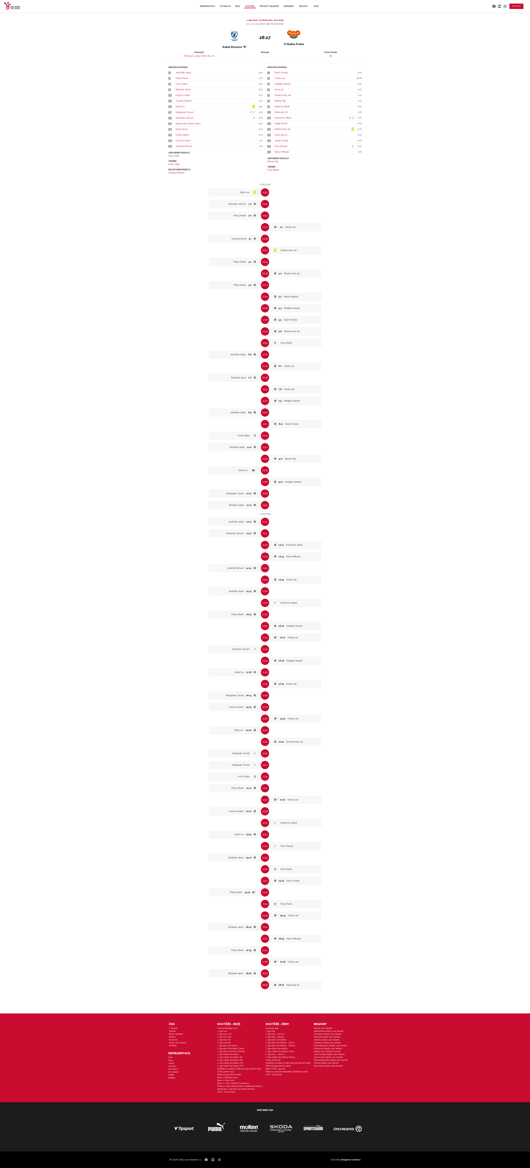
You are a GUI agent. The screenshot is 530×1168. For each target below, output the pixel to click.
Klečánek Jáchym (185, 118)
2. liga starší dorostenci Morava (231, 1051)
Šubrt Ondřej (281, 72)
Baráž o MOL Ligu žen (275, 1069)
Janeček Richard (184, 146)
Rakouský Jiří (281, 112)
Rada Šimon (182, 129)
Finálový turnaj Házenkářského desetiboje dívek (287, 1072)
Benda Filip (280, 101)
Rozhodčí (173, 1040)
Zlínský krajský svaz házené (326, 1063)
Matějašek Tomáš (185, 112)
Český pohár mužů (225, 1072)
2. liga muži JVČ (224, 1034)
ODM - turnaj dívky (274, 1074)
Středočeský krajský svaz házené (328, 1031)
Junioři (171, 1063)
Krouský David (183, 140)
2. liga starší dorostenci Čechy (230, 1048)
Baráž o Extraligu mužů (227, 1077)
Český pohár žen (273, 1060)
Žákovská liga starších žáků (229, 1074)
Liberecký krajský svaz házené (327, 1043)
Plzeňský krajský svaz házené (327, 1037)
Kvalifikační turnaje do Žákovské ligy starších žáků (239, 1069)
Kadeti (171, 1075)
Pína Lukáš (173, 156)
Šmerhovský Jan (283, 95)
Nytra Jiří (279, 89)
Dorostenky (173, 1072)
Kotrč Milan (174, 164)
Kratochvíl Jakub (283, 117)
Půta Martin (273, 170)
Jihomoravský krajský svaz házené (329, 1054)
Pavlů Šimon (281, 135)
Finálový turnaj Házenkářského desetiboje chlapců (239, 1086)
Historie (172, 1031)
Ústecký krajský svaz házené (326, 1040)
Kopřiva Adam (183, 95)
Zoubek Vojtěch (184, 101)
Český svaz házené (177, 1043)
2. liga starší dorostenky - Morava (280, 1045)
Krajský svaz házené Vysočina (327, 1051)
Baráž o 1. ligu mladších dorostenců (233, 1083)
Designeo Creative (350, 1159)
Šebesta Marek (282, 106)
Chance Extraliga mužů (227, 1028)
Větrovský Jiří (207, 56)
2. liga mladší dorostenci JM (229, 1057)
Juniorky (172, 1066)
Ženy (170, 1060)
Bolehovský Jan (283, 129)
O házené (173, 1028)
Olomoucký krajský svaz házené (328, 1057)
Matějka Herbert (283, 84)
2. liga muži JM (223, 1040)
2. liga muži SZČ (224, 1037)
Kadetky (172, 1078)
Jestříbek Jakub (183, 72)
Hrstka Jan (280, 78)
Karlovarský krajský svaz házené (328, 1066)
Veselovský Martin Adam (188, 123)
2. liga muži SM (224, 1043)
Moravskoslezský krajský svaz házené (331, 1060)
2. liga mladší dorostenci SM (230, 1060)
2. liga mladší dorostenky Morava (280, 1057)
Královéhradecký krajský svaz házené (330, 1045)
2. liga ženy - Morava (275, 1037)
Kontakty (173, 1045)
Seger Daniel (281, 123)
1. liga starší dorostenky (276, 1040)
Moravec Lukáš (192, 56)
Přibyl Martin (182, 78)
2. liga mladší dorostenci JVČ (230, 1063)
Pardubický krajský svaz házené (328, 1048)
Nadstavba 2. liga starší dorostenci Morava (236, 1089)
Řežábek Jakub (183, 89)
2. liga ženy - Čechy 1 (275, 1034)
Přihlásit (516, 6)
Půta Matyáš (281, 146)
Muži (170, 1057)
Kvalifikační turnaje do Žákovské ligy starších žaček (288, 1063)
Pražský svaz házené (323, 1028)
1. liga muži (222, 1031)
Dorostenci (173, 1069)
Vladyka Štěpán (176, 172)
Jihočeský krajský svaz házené (327, 1034)
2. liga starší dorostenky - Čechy (280, 1043)
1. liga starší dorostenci (227, 1045)
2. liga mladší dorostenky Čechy (280, 1051)
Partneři (172, 1037)
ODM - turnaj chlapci (226, 1092)
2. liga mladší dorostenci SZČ (230, 1066)
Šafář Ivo (180, 106)
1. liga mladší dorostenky (277, 1048)
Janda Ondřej (281, 140)
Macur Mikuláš (282, 152)
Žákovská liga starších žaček (278, 1066)
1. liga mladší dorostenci (228, 1054)
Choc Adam (182, 84)
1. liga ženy (270, 1031)
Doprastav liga (272, 1028)
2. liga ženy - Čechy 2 (275, 1054)
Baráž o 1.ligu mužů (225, 1080)
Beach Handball (176, 1034)
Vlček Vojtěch (182, 135)
